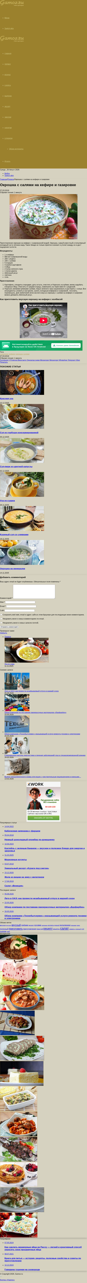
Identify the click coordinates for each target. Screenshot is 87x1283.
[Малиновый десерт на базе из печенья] (18, 984)
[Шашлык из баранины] (18, 1161)
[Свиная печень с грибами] (18, 1110)
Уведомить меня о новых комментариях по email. (23, 619)
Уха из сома (9, 664)
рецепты (56, 929)
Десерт (7, 106)
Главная (3, 179)
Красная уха (6, 398)
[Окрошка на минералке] (22, 564)
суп (82, 929)
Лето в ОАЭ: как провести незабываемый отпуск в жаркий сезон (32, 691)
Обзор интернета (16, 149)
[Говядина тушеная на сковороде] (22, 1009)
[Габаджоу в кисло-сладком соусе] (17, 1035)
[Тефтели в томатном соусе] (18, 1136)
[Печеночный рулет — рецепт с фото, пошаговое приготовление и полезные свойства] (22, 1060)
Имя (2, 602)
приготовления (29, 929)
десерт (31, 925)
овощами (73, 925)
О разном (8, 138)
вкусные (8, 925)
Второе (8, 75)
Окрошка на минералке (12, 568)
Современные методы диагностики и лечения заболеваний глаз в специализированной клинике (45, 755)
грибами (24, 925)
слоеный (78, 929)
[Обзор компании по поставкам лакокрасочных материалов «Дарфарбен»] (17, 710)
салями (26, 354)
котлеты (51, 925)
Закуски (8, 117)
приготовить (16, 928)
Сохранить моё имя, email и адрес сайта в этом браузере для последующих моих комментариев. (43, 615)
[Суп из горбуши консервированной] (22, 428)
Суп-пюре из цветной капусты (16, 466)
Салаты (8, 85)
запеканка (44, 925)
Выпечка (8, 96)
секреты (72, 929)
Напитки (8, 128)
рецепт (48, 928)
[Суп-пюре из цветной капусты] (22, 462)
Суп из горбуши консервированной (19, 432)
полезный (4, 929)
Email (3, 606)
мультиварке (65, 925)
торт (8, 931)
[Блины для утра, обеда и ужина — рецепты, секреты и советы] (18, 1186)
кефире (12, 354)
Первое (8, 64)
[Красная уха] (22, 394)
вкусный (16, 925)
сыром (3, 931)
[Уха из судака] (22, 496)
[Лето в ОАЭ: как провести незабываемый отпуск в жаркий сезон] (17, 689)
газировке (4, 354)
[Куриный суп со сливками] (22, 530)
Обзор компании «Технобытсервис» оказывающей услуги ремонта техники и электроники (42, 734)
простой (40, 929)
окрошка (19, 354)
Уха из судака (7, 500)
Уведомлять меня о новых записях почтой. (21, 623)
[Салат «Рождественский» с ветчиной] (18, 1237)
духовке (37, 925)
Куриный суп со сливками (14, 534)
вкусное (3, 925)
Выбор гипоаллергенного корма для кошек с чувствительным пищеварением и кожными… (43, 777)
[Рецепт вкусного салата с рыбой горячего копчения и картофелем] (22, 1212)
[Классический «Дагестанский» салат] (18, 959)
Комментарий (6, 598)
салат (64, 928)
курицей (56, 925)
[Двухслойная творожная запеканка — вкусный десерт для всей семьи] (22, 1085)
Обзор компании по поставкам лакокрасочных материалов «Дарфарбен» (35, 712)
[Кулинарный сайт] (12, 5)
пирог (78, 925)
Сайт (2, 610)
